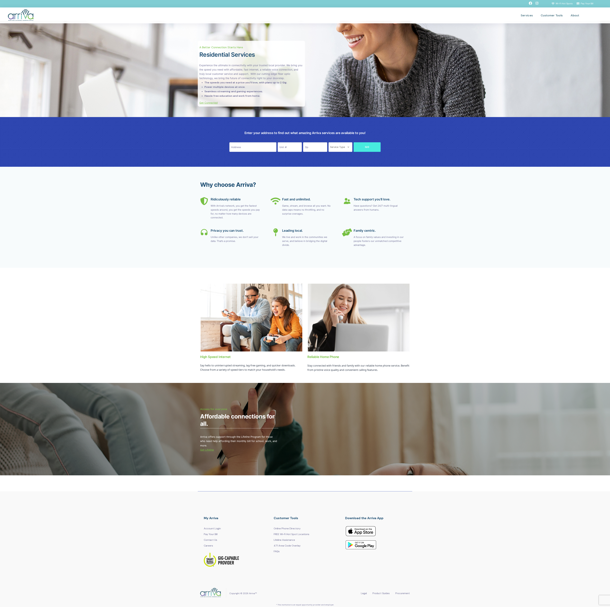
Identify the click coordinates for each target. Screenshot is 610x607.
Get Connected (208, 102)
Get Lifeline (207, 449)
